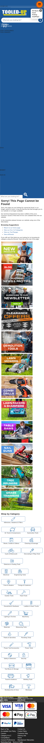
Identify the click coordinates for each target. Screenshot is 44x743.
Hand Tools (3, 55)
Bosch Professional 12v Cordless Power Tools (15, 113)
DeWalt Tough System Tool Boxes (11, 139)
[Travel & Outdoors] (10, 675)
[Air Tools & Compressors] (12, 529)
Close (2, 147)
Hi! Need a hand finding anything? (35, 13)
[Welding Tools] (28, 675)
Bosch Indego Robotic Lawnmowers (11, 105)
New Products (4, 183)
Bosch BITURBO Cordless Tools (10, 97)
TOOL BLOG (4, 160)
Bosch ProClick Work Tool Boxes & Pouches (14, 112)
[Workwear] (29, 686)
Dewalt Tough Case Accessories (10, 138)
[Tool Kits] (29, 665)
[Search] (40, 20)
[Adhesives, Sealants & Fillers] (13, 519)
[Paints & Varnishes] (9, 634)
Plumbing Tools (5, 68)
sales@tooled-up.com (5, 7)
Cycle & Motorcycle (6, 42)
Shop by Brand (5, 181)
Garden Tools (4, 53)
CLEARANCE (4, 157)
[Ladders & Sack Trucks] (31, 602)
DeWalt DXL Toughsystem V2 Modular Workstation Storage (19, 131)
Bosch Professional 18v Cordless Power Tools (15, 115)
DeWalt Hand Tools (6, 136)
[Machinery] (25, 613)
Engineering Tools (6, 48)
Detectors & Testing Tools (8, 45)
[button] (38, 702)
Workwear (3, 84)
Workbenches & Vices (7, 82)
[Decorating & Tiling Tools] (32, 550)
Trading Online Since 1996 (25, 726)
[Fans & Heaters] (8, 581)
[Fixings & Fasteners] (24, 581)
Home (1, 0)
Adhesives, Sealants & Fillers (9, 34)
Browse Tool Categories (7, 178)
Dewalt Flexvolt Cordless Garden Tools (12, 133)
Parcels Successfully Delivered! (8, 729)
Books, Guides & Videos (8, 39)
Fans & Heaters (5, 50)
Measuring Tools (5, 65)
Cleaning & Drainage (6, 40)
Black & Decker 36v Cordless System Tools (14, 89)
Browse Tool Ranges (6, 180)
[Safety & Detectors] (10, 655)
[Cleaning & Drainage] (31, 539)
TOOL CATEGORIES (7, 29)
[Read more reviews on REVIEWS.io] (38, 722)
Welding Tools (4, 81)
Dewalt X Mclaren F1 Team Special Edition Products (17, 144)
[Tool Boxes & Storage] (11, 665)
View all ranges (5, 151)
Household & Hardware (7, 56)
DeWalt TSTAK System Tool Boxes (11, 141)
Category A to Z (5, 149)
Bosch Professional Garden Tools (11, 117)
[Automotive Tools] (33, 529)
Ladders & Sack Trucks (7, 58)
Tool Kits (3, 78)
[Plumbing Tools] (26, 634)
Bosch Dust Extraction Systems (10, 102)
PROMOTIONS (5, 156)
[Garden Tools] (9, 592)
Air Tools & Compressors (8, 35)
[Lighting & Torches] (9, 613)
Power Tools (4, 71)
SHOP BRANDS (5, 152)
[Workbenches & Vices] (11, 686)
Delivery (2, 1)
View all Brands (9, 234)
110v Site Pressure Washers (9, 86)
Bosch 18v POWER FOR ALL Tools (11, 92)
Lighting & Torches (6, 60)
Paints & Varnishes (6, 66)
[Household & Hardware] (11, 602)
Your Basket (5, 24)
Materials (3, 63)
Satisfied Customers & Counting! (26, 729)
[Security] (23, 655)
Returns (2, 2)
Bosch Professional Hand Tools (10, 118)
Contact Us (3, 189)
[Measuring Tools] (21, 623)
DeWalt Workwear (6, 143)
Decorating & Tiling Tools (8, 43)
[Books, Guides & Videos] (11, 539)
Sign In (2, 5)
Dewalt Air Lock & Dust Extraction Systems (14, 128)
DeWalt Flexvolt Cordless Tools (10, 134)
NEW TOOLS (4, 154)
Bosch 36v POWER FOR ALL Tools (11, 94)
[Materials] (6, 623)
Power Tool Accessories (7, 69)
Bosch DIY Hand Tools (7, 100)
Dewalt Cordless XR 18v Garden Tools (12, 130)
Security (2, 74)
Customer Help (5, 191)
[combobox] (20, 20)
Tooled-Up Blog (5, 188)
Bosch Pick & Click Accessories (10, 110)
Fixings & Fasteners (6, 52)
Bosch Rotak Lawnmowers (8, 123)
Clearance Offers (5, 186)
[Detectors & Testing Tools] (12, 560)
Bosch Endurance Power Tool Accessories (13, 104)
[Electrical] (6, 571)
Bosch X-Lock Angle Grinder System (12, 125)
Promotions (3, 184)
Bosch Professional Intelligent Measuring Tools (15, 120)
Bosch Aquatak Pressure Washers (11, 95)
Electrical (3, 47)
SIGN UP (3, 159)
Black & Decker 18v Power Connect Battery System (16, 87)
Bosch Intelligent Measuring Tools (11, 107)
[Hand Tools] (23, 592)
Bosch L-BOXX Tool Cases (8, 108)
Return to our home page (12, 228)
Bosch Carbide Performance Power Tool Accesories (16, 99)
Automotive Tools (5, 37)
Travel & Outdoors (6, 79)
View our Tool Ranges (11, 232)
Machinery (3, 61)
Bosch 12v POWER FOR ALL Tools (11, 91)
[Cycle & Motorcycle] (11, 550)
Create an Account (4, 3)
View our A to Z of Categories (13, 230)
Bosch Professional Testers (9, 121)
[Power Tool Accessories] (11, 644)
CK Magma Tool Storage (8, 126)
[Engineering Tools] (20, 571)
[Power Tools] (29, 644)
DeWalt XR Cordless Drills (8, 146)
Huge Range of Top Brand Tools (9, 726)
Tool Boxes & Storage (7, 76)
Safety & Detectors (6, 73)
